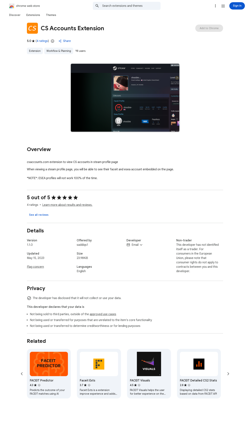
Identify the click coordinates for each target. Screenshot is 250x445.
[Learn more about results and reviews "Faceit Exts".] (89, 385)
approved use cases (103, 314)
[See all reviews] (39, 214)
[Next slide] (228, 373)
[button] (223, 6)
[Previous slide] (21, 373)
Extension (35, 51)
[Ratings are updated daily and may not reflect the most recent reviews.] (52, 41)
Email (135, 245)
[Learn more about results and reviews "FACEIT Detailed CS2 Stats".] (189, 385)
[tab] (14, 15)
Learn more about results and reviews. (67, 205)
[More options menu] (215, 6)
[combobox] (131, 6)
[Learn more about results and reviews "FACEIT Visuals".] (139, 385)
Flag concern (35, 267)
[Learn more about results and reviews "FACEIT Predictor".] (39, 385)
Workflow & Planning (58, 51)
